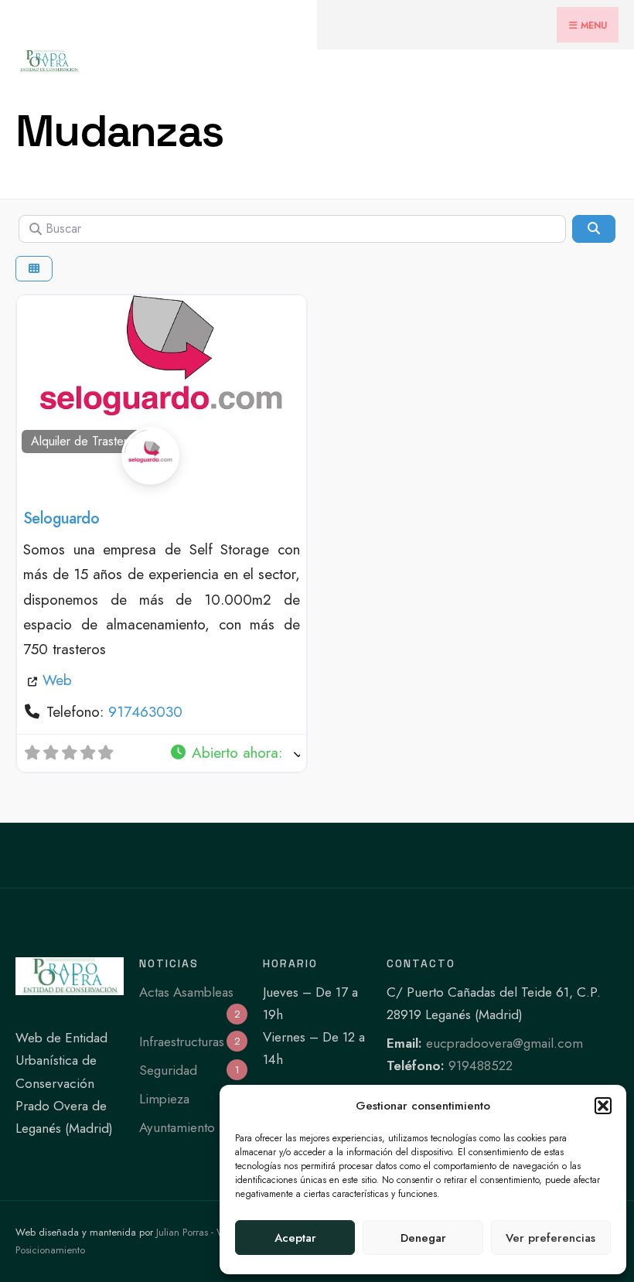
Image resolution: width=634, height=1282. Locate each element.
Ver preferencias (550, 1237)
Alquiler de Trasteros (85, 441)
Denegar (423, 1237)
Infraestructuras (181, 1041)
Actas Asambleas (186, 992)
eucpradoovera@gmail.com (504, 1043)
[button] (603, 1105)
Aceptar (295, 1237)
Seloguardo (61, 518)
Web (57, 680)
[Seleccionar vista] (34, 268)
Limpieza (164, 1098)
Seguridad (168, 1070)
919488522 (480, 1065)
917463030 (145, 711)
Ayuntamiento (177, 1127)
